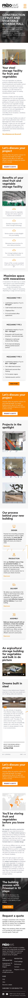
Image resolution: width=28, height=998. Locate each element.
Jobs (3, 982)
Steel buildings (18, 961)
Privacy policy (23, 995)
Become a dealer (7, 984)
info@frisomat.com (7, 972)
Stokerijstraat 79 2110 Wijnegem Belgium (7, 965)
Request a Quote (19, 969)
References (17, 964)
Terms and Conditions (14, 995)
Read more (7, 546)
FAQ (3, 979)
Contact (16, 967)
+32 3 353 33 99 (6, 970)
